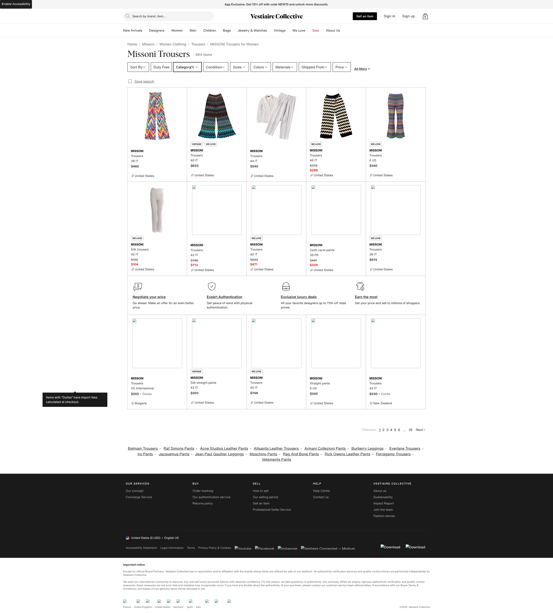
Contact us (321, 497)
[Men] (200, 30)
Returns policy (202, 503)
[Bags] (234, 30)
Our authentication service (211, 497)
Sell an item (364, 16)
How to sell (260, 491)
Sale (315, 30)
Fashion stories (384, 516)
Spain (190, 607)
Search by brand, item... (149, 16)
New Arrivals (132, 30)
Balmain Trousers (143, 448)
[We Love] (309, 30)
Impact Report (383, 503)
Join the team (383, 509)
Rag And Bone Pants (301, 454)
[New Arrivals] (145, 30)
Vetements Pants (276, 459)
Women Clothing (172, 44)
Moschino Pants (263, 454)
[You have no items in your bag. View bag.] (425, 16)
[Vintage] (289, 30)
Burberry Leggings (367, 448)
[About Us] (343, 30)
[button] (425, 16)
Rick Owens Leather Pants (347, 454)
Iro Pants (145, 454)
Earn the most (366, 296)
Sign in (389, 16)
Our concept (134, 491)
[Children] (219, 30)
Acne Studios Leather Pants (224, 448)
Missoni (148, 44)
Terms (191, 548)
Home (132, 44)
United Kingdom (143, 607)
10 (410, 429)
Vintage (279, 30)
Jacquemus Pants (174, 454)
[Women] (186, 30)
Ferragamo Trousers (393, 454)
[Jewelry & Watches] (270, 30)
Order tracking (202, 491)
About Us (333, 30)
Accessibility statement (141, 548)
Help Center (321, 491)
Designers (156, 30)
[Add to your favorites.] (181, 151)
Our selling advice (265, 497)
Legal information (171, 548)
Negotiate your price (149, 296)
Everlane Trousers (404, 448)
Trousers (198, 44)
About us (379, 491)
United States (162, 607)
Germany (178, 607)
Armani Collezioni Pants (325, 448)
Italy (198, 607)
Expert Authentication (224, 296)
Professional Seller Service (272, 509)
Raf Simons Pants (179, 448)
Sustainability (383, 497)
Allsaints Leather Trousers (276, 448)
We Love (298, 30)
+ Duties (146, 394)
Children (209, 30)
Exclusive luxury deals (299, 296)
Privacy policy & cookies (214, 548)
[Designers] (168, 30)
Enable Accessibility (16, 4)
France (127, 607)
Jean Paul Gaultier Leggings (219, 454)
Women (177, 30)
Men (193, 30)
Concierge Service (139, 497)
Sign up (408, 16)
